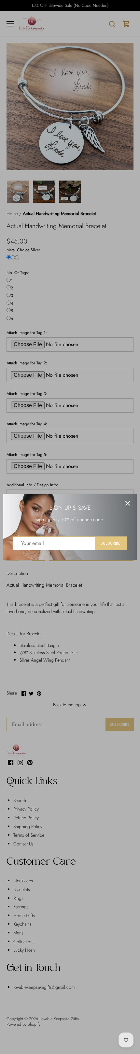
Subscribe (110, 543)
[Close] (127, 503)
